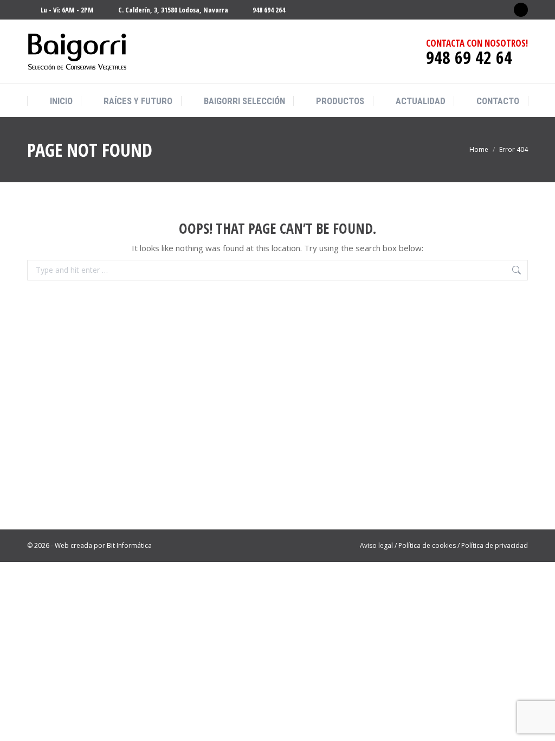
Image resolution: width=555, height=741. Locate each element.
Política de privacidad (494, 545)
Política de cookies (427, 545)
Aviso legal (376, 545)
